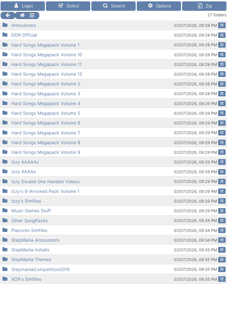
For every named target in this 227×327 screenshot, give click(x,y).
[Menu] (222, 25)
